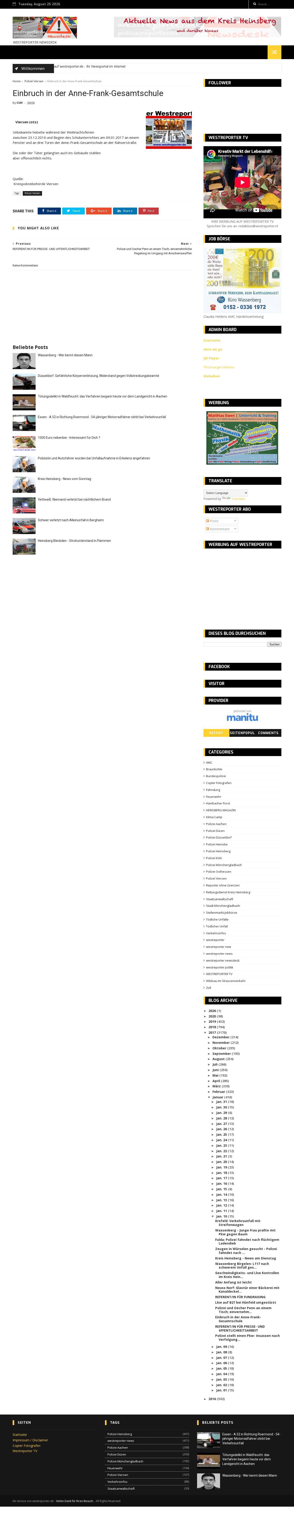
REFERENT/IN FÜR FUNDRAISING (240, 1297)
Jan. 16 (222, 1183)
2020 (213, 1016)
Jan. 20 (222, 1162)
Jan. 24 (222, 1140)
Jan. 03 (222, 1379)
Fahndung (213, 790)
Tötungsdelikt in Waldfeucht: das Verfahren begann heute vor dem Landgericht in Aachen (102, 396)
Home (17, 81)
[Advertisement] (242, 585)
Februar (219, 1091)
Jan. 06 (222, 1363)
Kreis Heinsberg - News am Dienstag (245, 1258)
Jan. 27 (222, 1123)
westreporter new (218, 947)
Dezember (221, 1037)
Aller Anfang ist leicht (233, 1282)
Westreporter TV (25, 1451)
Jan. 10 (222, 1216)
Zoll (208, 988)
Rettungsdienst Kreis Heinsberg (228, 892)
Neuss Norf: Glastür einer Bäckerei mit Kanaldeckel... (247, 1290)
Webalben (212, 376)
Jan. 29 (222, 1112)
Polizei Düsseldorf (219, 837)
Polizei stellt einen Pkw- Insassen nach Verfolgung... (247, 1337)
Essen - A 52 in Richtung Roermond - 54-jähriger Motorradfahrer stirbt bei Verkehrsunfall (102, 417)
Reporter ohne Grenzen (223, 885)
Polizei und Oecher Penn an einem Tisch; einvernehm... (243, 1310)
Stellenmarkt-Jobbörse (221, 912)
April (216, 1081)
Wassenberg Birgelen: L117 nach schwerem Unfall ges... (242, 1265)
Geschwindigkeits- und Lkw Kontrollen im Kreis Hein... (247, 1275)
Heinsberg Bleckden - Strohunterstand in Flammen (74, 541)
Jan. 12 (222, 1205)
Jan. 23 (222, 1145)
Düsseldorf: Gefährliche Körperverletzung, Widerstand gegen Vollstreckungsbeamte (98, 376)
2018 (213, 1027)
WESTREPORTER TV (219, 974)
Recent (216, 733)
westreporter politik (219, 967)
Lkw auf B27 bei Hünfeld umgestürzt (245, 1302)
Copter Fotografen (219, 783)
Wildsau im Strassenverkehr (226, 981)
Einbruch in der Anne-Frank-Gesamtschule (238, 1319)
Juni (216, 1070)
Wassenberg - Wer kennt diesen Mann (65, 355)
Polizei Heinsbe (217, 844)
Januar (218, 1097)
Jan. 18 (222, 1173)
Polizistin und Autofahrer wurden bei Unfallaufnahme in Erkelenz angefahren (94, 458)
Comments (268, 733)
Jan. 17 (222, 1178)
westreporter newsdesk (223, 960)
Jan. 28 (222, 1118)
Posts (213, 521)
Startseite (20, 1434)
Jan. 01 (222, 1390)
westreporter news (219, 953)
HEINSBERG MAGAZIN (221, 810)
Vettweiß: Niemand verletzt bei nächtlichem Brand (74, 499)
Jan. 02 (222, 1385)
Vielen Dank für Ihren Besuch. (75, 1501)
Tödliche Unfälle (217, 919)
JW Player (211, 358)
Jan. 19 (222, 1167)
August (219, 1059)
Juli (215, 1064)
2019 (213, 1021)
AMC (209, 762)
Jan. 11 (222, 1211)
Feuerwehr (213, 797)
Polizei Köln (214, 858)
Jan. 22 (222, 1151)
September (222, 1053)
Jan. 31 (222, 1102)
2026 (213, 1011)
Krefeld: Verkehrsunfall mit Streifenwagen (237, 1223)
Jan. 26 (222, 1129)
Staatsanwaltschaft (219, 899)
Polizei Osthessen (218, 871)
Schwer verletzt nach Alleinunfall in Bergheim (71, 520)
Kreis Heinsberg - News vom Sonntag (64, 479)
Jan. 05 (222, 1368)
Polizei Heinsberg (218, 851)
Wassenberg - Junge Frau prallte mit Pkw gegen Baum (245, 1232)
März (217, 1086)
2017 (213, 1032)
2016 (213, 1399)
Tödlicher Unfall (217, 926)
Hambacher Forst (218, 803)
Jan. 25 (222, 1134)
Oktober (219, 1048)
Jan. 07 (222, 1357)
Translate (238, 498)
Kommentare (219, 529)
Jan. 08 (222, 1352)
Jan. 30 (222, 1107)
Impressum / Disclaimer (30, 1440)
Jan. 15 (222, 1189)
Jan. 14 (222, 1194)
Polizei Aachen (216, 824)
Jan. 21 (222, 1156)
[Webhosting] (242, 720)
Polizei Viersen (34, 81)
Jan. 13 (222, 1200)
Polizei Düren (215, 831)
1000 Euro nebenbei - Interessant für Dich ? (69, 437)
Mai (215, 1075)
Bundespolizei (216, 776)
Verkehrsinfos (216, 933)
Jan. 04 (222, 1374)
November (221, 1042)
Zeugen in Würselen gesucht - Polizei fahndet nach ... (246, 1251)
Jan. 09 (222, 1346)
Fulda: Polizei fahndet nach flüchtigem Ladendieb (247, 1241)
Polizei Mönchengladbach (224, 865)
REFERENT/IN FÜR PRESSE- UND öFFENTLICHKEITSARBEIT (240, 1328)
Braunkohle (214, 769)
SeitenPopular (242, 734)
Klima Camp (214, 817)
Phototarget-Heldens (219, 367)
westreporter (215, 940)
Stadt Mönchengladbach (223, 906)
